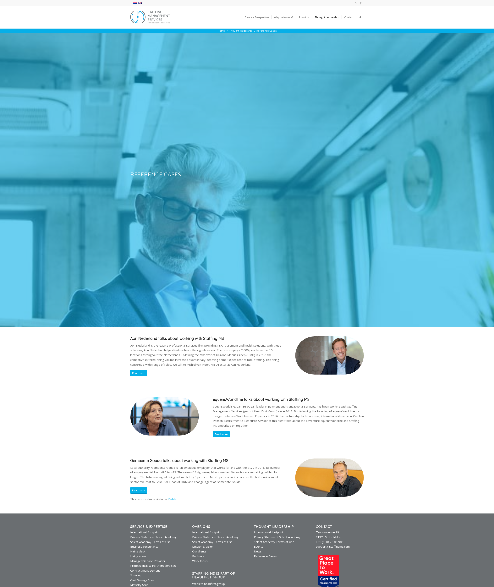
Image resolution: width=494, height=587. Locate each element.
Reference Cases (265, 556)
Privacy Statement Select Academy (153, 537)
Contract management (145, 570)
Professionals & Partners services (153, 566)
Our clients (199, 551)
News (258, 551)
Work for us (200, 561)
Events (258, 546)
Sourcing (135, 575)
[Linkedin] (355, 3)
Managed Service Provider (147, 561)
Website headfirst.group (208, 584)
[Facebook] (361, 3)
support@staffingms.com (333, 546)
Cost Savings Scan (142, 580)
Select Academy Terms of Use (150, 542)
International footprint (145, 532)
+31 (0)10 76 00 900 (329, 542)
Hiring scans (138, 556)
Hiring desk (137, 551)
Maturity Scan (139, 585)
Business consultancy (144, 546)
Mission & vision (202, 546)
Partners (198, 556)
